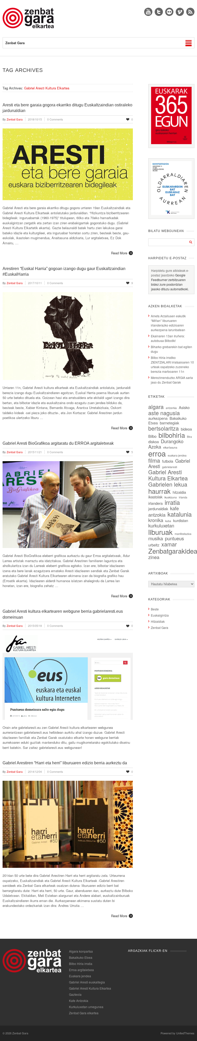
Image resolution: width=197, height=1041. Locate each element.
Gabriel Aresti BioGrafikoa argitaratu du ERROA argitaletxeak (58, 443)
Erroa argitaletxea (81, 970)
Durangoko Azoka (165, 444)
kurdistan (180, 520)
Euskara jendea (80, 976)
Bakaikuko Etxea (80, 957)
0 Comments (55, 119)
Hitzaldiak (158, 621)
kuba (168, 521)
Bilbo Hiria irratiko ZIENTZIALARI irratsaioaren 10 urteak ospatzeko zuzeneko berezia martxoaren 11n (172, 364)
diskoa (153, 441)
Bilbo (152, 436)
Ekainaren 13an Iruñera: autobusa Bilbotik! (168, 338)
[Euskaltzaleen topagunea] (171, 143)
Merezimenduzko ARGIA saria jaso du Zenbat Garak (172, 379)
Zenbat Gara (159, 627)
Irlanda (183, 497)
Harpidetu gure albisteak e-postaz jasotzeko (170, 272)
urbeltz (153, 544)
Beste (155, 609)
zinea (153, 557)
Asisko (184, 407)
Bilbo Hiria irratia (80, 963)
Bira (189, 437)
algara (156, 407)
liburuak (160, 532)
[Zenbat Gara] (28, 26)
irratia (172, 502)
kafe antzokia (163, 511)
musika (155, 538)
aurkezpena (158, 418)
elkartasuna (170, 447)
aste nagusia (164, 413)
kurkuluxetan (161, 525)
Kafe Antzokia (78, 1000)
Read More (119, 252)
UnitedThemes (185, 1033)
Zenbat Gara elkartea (83, 1013)
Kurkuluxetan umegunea (86, 1007)
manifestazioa (183, 534)
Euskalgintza (160, 615)
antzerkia (171, 408)
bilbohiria (172, 435)
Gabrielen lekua (167, 484)
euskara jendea (177, 455)
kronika (155, 520)
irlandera (155, 503)
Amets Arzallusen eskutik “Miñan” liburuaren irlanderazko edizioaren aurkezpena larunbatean (168, 323)
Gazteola (75, 994)
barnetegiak (169, 422)
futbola (167, 461)
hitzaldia (179, 492)
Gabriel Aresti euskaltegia (87, 982)
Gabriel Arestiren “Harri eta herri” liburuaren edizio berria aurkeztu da (65, 763)
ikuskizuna (170, 497)
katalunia (180, 514)
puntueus (174, 538)
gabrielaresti (169, 467)
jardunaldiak (158, 508)
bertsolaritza (163, 428)
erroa (157, 453)
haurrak (159, 491)
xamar (169, 544)
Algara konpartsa (81, 951)
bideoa (186, 429)
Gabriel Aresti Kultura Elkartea (168, 475)
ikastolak (155, 496)
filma (154, 460)
